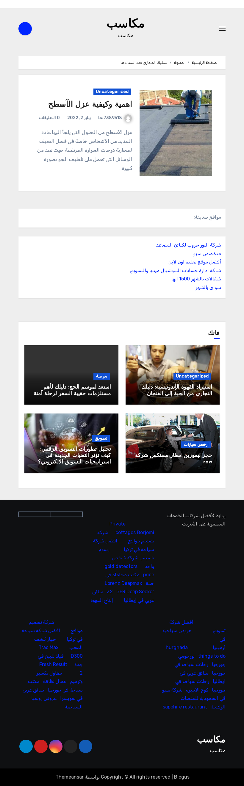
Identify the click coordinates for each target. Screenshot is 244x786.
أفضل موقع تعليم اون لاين (194, 262)
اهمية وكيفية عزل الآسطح (90, 105)
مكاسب (126, 24)
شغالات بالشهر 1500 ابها (196, 279)
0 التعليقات (49, 117)
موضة (101, 376)
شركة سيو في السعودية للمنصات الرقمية (194, 698)
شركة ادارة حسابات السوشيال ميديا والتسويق (175, 270)
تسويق (101, 438)
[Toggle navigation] (222, 29)
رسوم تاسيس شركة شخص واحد (126, 558)
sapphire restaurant (185, 707)
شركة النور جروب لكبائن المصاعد (188, 245)
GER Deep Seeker (135, 592)
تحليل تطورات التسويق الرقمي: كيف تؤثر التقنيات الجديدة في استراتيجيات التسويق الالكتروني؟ (74, 456)
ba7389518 (110, 117)
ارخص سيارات (196, 444)
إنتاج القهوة (101, 600)
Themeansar (70, 777)
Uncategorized (112, 91)
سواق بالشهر (208, 287)
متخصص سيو (207, 253)
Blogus (182, 777)
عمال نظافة (54, 681)
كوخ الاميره (197, 690)
